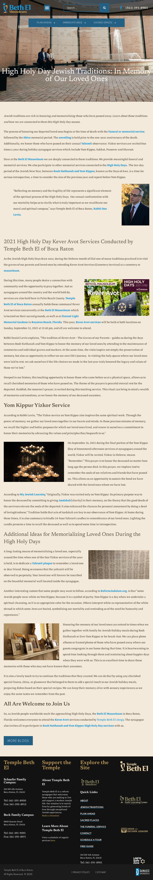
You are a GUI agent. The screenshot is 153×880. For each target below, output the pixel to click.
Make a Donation (50, 815)
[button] (47, 8)
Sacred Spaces (103, 23)
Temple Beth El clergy (110, 719)
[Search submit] (104, 8)
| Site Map (100, 872)
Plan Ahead (44, 23)
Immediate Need (72, 23)
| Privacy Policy (80, 872)
